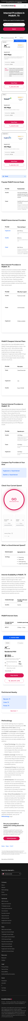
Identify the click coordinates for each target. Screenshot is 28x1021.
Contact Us (4, 894)
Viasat (6, 247)
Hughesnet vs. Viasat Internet (11, 471)
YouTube (3, 988)
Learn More (19, 2)
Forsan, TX (6, 705)
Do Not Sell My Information (8, 974)
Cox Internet (4, 910)
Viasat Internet (5, 915)
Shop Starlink (14, 675)
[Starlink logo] (10, 46)
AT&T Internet (4, 901)
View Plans (14, 83)
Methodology (5, 816)
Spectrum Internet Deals (7, 932)
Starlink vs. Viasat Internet (10, 474)
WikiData (3, 990)
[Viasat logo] (10, 98)
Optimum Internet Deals (7, 951)
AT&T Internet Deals (6, 929)
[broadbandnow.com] (8, 5)
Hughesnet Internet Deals (7, 948)
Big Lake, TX (6, 699)
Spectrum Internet (6, 903)
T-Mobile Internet (5, 906)
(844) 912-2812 (15, 126)
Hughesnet (8, 230)
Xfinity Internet (5, 918)
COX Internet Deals (6, 939)
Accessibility (4, 971)
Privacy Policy (4, 966)
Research (3, 957)
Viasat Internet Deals (6, 944)
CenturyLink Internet (6, 908)
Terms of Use (4, 969)
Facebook (4, 980)
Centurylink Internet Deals (8, 936)
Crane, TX (6, 702)
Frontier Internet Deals (7, 941)
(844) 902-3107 (15, 165)
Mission (3, 887)
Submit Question (11, 838)
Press (2, 892)
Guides (3, 960)
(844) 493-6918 (15, 86)
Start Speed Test (14, 499)
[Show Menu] (25, 5)
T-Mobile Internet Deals (7, 934)
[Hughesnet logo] (10, 138)
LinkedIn (3, 983)
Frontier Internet (5, 913)
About (3, 885)
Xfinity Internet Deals (6, 946)
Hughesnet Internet (6, 920)
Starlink (7, 237)
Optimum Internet (6, 923)
